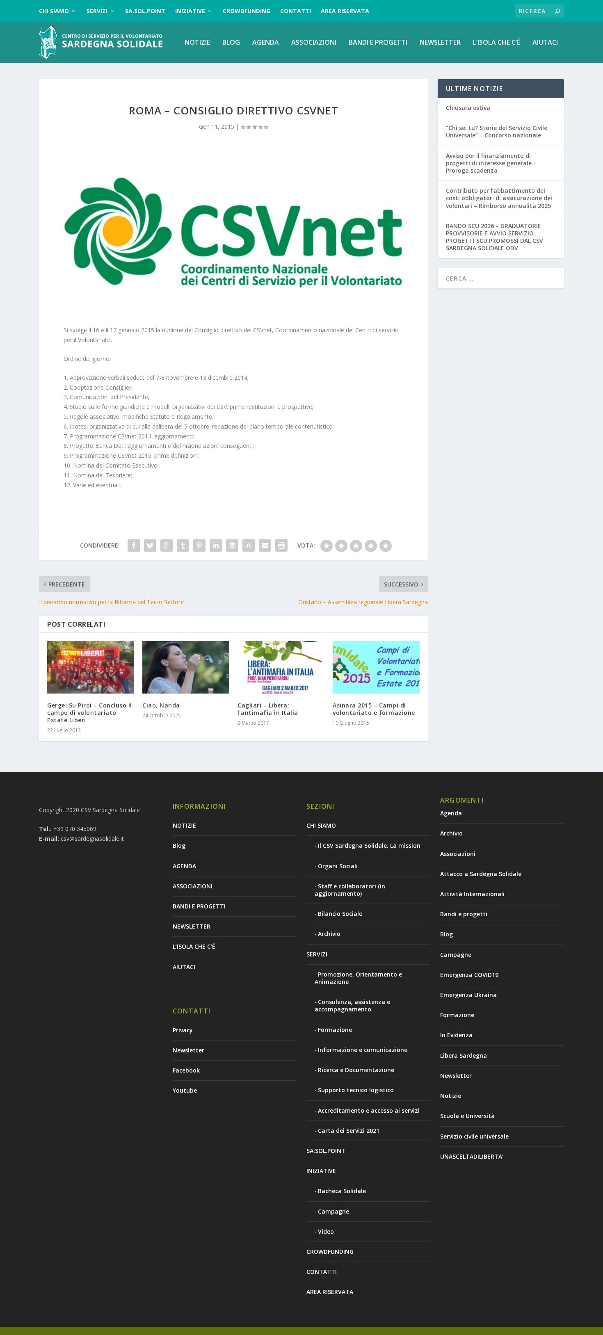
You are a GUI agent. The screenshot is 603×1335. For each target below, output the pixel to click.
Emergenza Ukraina (468, 995)
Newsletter (188, 1050)
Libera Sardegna (463, 1055)
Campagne (333, 1211)
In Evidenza (456, 1035)
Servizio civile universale (474, 1136)
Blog (231, 43)
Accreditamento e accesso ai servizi (369, 1110)
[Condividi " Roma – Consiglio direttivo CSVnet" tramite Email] (265, 545)
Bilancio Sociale (340, 913)
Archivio (329, 934)
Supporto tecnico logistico (356, 1090)
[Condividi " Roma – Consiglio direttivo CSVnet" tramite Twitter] (150, 545)
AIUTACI (545, 43)
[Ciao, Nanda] (185, 667)
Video (326, 1231)
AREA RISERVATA (345, 11)
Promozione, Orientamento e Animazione (358, 978)
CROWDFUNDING (246, 11)
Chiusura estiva (468, 108)
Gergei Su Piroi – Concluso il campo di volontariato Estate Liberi (89, 712)
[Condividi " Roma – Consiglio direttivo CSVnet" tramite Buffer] (232, 545)
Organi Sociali (338, 866)
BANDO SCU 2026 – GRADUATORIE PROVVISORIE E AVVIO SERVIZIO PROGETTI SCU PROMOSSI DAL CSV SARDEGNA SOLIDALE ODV (494, 237)
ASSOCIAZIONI (313, 43)
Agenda (451, 813)
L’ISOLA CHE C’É (496, 43)
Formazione (335, 1030)
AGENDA (265, 43)
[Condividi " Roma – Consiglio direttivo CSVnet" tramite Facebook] (134, 545)
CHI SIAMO (54, 11)
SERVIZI (97, 11)
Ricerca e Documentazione (356, 1070)
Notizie (450, 1096)
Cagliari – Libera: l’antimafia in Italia (268, 709)
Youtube (185, 1090)
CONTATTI (295, 11)
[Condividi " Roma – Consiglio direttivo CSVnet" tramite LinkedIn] (216, 545)
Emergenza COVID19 (469, 975)
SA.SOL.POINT (145, 11)
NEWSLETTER (440, 43)
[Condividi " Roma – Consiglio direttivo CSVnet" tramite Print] (281, 545)
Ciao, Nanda (161, 705)
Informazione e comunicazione (362, 1050)
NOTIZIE (197, 43)
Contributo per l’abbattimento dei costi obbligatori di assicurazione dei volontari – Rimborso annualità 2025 (499, 198)
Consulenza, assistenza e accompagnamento (352, 1005)
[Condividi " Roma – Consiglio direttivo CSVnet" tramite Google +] (166, 545)
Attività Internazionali (472, 894)
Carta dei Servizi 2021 (348, 1130)
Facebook (186, 1070)
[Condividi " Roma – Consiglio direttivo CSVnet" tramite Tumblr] (183, 545)
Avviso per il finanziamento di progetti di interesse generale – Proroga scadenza (491, 163)
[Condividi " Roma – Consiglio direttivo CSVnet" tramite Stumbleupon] (248, 545)
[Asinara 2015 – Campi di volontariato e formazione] (376, 667)
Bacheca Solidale (342, 1191)
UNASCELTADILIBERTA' (471, 1156)
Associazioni (457, 854)
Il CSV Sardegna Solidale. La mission (369, 845)
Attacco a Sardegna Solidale (480, 874)
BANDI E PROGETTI (378, 43)
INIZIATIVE (190, 11)
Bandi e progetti (463, 914)
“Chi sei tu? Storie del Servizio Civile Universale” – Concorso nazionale (496, 131)
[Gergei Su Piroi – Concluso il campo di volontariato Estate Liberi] (90, 667)
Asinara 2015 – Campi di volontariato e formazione (374, 709)
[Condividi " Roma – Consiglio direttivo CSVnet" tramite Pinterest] (199, 545)
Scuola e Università (467, 1116)
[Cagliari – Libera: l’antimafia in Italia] (281, 667)
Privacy (183, 1030)
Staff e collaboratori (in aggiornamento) (350, 889)
